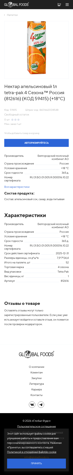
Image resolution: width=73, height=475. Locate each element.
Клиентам (36, 372)
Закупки (36, 378)
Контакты (36, 395)
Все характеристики (17, 186)
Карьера (36, 389)
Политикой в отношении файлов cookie (31, 451)
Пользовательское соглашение (36, 426)
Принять (36, 463)
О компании (36, 366)
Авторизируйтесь (36, 143)
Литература (36, 383)
